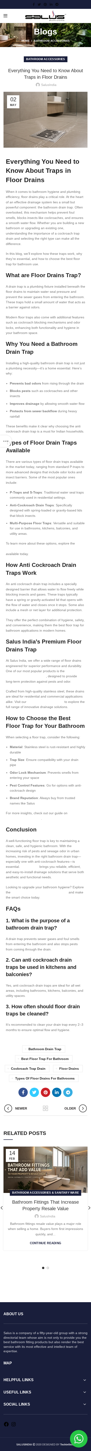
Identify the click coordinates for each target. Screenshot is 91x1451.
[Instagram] (13, 1426)
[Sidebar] (6, 441)
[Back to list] (45, 1108)
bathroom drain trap (44, 1049)
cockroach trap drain (28, 1068)
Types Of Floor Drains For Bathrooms (45, 1078)
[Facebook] (6, 1426)
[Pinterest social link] (45, 4)
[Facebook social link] (33, 4)
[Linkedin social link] (51, 4)
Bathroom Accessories (52, 40)
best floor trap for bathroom (45, 1059)
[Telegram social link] (57, 4)
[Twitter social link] (39, 4)
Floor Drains (69, 1068)
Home (25, 40)
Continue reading (45, 1243)
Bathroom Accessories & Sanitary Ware (45, 1192)
